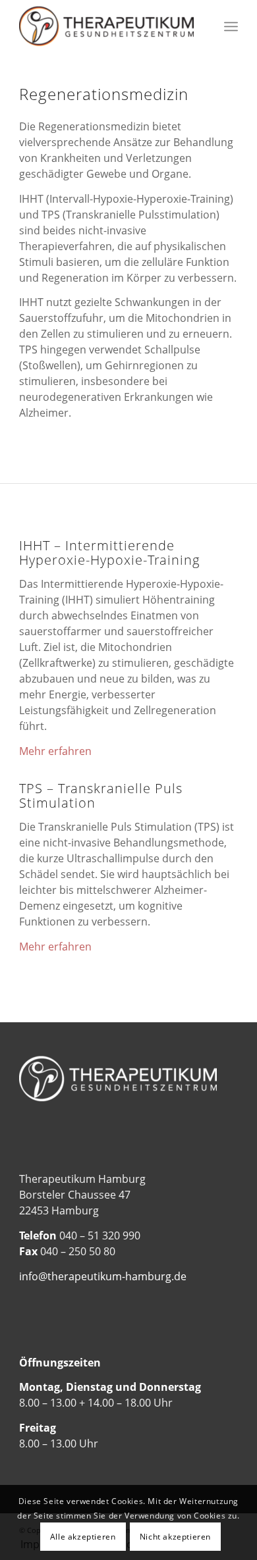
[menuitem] (231, 26)
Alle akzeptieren (83, 1536)
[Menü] (231, 26)
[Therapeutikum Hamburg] (106, 26)
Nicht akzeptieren (175, 1536)
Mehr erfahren (55, 751)
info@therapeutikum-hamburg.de (102, 1276)
